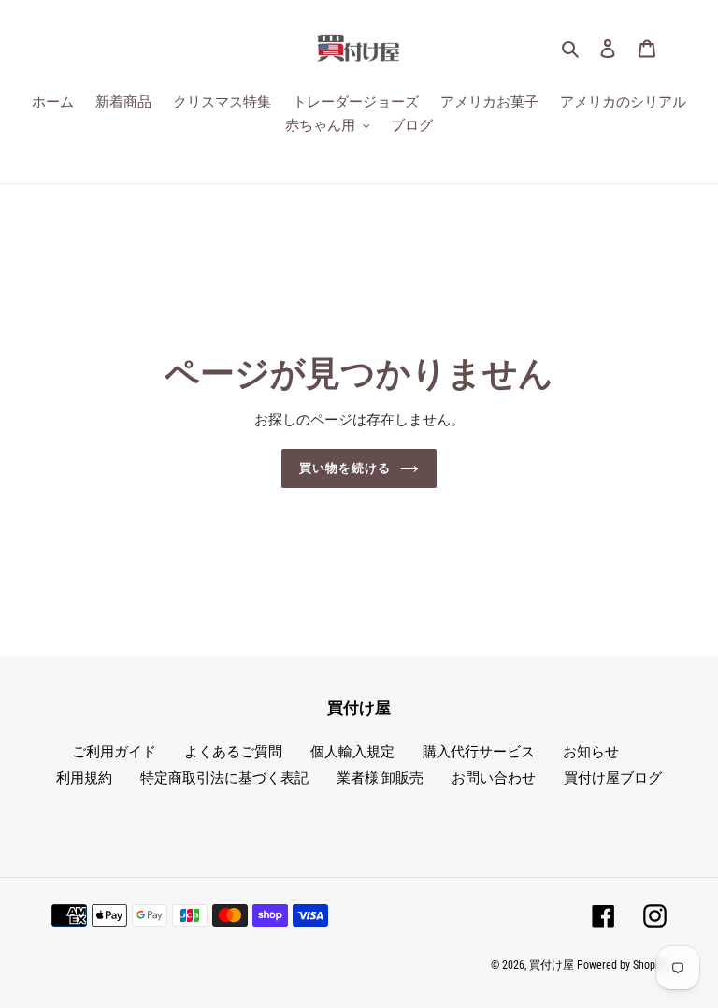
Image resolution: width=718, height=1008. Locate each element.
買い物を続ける (345, 468)
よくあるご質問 (233, 751)
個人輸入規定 (352, 751)
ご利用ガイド (114, 751)
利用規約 (84, 778)
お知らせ (591, 751)
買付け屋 (551, 965)
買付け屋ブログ (613, 778)
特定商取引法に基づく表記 (224, 778)
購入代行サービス (479, 751)
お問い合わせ (494, 778)
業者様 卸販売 (380, 778)
